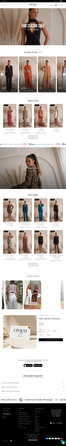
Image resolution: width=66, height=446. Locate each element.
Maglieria (37, 425)
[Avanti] (41, 1)
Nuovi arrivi (33, 100)
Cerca (20, 410)
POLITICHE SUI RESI (23, 414)
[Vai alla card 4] (35, 94)
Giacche (36, 421)
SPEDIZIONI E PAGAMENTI (24, 416)
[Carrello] (62, 5)
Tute (36, 418)
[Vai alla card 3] (34, 94)
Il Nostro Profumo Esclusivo (40, 427)
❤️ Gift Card (37, 429)
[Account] (59, 5)
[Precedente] (24, 1)
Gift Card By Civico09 (49, 318)
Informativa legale (22, 427)
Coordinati (37, 416)
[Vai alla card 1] (31, 94)
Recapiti (20, 425)
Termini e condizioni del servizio (25, 421)
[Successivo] (64, 74)
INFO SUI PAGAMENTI (23, 412)
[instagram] (4, 1)
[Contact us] (63, 442)
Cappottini (37, 423)
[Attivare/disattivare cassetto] (4, 5)
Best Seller (33, 194)
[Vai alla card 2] (32, 94)
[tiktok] (5, 1)
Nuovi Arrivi (37, 410)
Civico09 (40, 321)
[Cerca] (6, 5)
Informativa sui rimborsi (23, 418)
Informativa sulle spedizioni (24, 423)
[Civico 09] (33, 5)
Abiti (36, 414)
